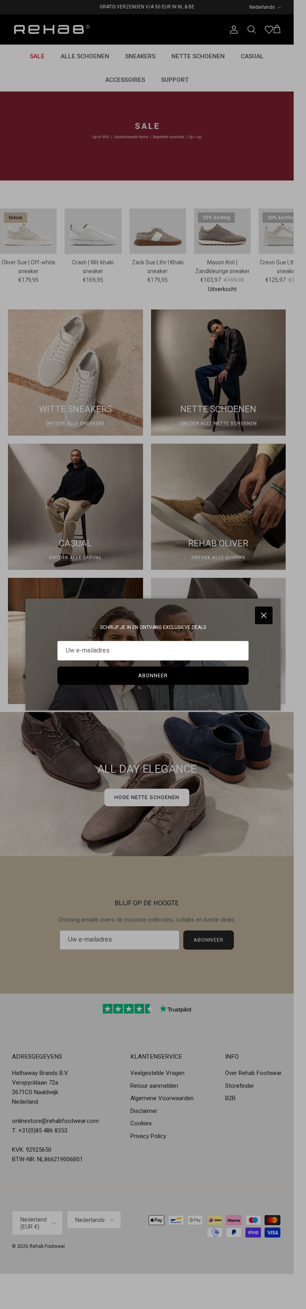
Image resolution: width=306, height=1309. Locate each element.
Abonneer (153, 675)
